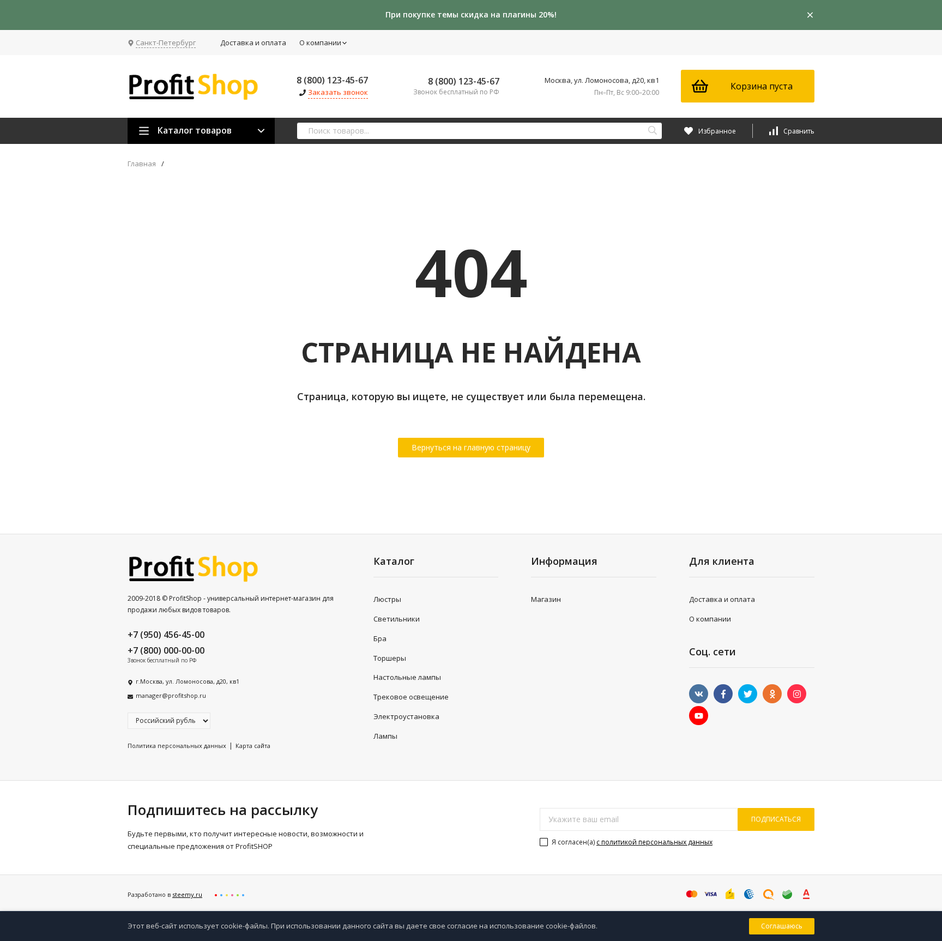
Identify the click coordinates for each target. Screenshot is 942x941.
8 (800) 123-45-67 (332, 80)
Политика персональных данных (177, 745)
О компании (320, 42)
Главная (142, 163)
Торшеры (389, 658)
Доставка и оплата (253, 42)
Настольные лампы (407, 677)
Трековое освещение (411, 697)
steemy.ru (187, 894)
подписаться (776, 819)
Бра (380, 638)
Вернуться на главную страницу (471, 447)
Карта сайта (252, 745)
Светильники (396, 619)
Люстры (387, 599)
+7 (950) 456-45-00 (166, 635)
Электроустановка (406, 716)
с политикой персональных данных (654, 842)
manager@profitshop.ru (171, 695)
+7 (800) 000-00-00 (166, 650)
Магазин (546, 599)
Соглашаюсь (781, 926)
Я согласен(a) (631, 842)
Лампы (385, 736)
